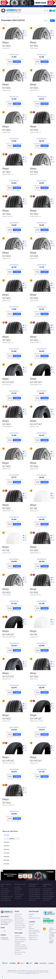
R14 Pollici (6, 842)
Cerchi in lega (18, 914)
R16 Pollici (6, 849)
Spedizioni (17, 935)
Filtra (52, 20)
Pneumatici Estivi (19, 921)
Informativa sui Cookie (20, 952)
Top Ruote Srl (28, 973)
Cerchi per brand (20, 884)
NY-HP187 (36, 380)
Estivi (14, 17)
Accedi (30, 916)
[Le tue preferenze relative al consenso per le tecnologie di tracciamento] (2, 976)
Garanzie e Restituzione (20, 939)
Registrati (31, 914)
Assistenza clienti (33, 939)
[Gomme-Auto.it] (14, 10)
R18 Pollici (6, 856)
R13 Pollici (6, 835)
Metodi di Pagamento (20, 937)
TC (38, 973)
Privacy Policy (18, 954)
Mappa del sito (32, 937)
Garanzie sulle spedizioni (21, 946)
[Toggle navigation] (45, 10)
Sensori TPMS (32, 933)
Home (2, 17)
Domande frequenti (33, 935)
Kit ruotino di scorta (19, 920)
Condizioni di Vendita (20, 944)
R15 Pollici (6, 845)
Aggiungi (17, 61)
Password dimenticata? (34, 918)
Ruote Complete (19, 918)
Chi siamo (31, 924)
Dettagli (10, 61)
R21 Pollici (6, 863)
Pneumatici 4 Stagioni (20, 925)
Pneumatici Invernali (20, 923)
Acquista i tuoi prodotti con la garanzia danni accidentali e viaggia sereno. (28, 6)
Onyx (18, 17)
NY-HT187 (8, 380)
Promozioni (31, 928)
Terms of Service (40, 971)
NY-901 (34, 128)
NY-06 (33, 507)
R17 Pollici (6, 853)
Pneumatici (8, 17)
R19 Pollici (6, 860)
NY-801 (6, 44)
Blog (30, 926)
